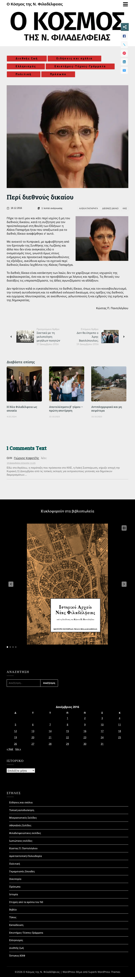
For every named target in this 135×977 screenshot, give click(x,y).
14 (50, 731)
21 (50, 737)
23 (84, 737)
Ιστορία (13, 894)
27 (32, 743)
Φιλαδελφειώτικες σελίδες (25, 833)
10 (102, 724)
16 (84, 731)
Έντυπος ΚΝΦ (17, 955)
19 (15, 737)
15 (67, 731)
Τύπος (12, 917)
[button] (10, 584)
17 (102, 731)
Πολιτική (23, 74)
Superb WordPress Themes (104, 971)
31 (102, 743)
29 (67, 743)
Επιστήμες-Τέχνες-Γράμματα (80, 66)
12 (15, 731)
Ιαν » (18, 749)
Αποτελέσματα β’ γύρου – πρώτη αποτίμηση (66, 408)
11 (119, 724)
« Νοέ (10, 749)
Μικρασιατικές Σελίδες (23, 817)
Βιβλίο (13, 909)
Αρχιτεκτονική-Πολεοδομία (25, 856)
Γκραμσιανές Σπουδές (22, 871)
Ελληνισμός (26, 66)
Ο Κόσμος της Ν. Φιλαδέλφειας (35, 4)
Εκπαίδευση (16, 925)
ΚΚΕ (125, 208)
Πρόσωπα (58, 74)
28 (50, 743)
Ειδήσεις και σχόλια (74, 58)
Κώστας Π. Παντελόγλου (23, 848)
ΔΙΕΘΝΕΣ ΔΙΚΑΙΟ (110, 208)
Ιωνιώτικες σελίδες (20, 840)
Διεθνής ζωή (27, 58)
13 (32, 731)
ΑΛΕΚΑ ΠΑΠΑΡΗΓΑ (88, 208)
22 (67, 737)
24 (102, 737)
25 (119, 737)
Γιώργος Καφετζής (26, 458)
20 (32, 737)
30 (84, 743)
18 (119, 731)
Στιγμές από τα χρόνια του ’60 (26, 902)
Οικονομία (15, 879)
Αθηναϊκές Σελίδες (20, 825)
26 (15, 743)
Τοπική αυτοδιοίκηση (21, 810)
